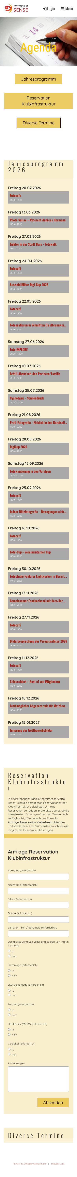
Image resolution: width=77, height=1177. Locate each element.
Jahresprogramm (38, 79)
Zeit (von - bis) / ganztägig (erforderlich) (32, 927)
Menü (68, 8)
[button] (38, 197)
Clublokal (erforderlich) (21, 1043)
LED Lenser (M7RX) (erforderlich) (27, 1024)
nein (14, 956)
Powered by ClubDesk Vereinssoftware (29, 1164)
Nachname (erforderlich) (23, 884)
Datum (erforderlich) (20, 913)
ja (12, 951)
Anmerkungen (16, 1063)
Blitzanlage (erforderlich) (23, 965)
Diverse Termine (38, 123)
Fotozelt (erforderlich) (21, 1004)
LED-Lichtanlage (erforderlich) (26, 984)
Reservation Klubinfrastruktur (38, 101)
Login (51, 8)
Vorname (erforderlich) (22, 870)
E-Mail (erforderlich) (20, 899)
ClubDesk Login (57, 1164)
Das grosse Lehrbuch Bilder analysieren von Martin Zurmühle (38, 943)
